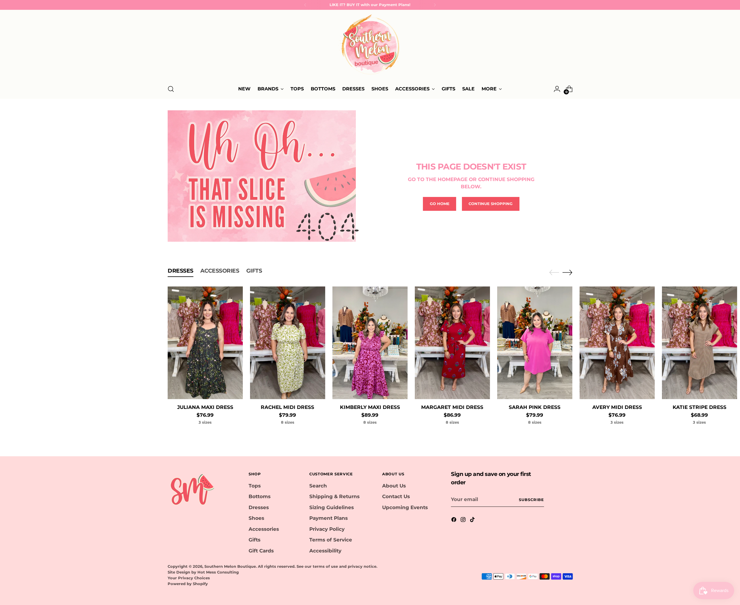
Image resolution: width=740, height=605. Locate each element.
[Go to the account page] (557, 89)
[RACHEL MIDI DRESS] (287, 342)
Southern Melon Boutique (230, 566)
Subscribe (531, 499)
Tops (255, 486)
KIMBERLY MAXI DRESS (370, 407)
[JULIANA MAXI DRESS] (205, 342)
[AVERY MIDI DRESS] (617, 342)
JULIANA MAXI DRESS (205, 407)
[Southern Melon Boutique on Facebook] (454, 521)
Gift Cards (261, 551)
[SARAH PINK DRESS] (534, 342)
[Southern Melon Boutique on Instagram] (463, 521)
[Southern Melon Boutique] (370, 46)
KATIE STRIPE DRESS (699, 407)
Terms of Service (330, 540)
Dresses (259, 507)
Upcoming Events (405, 507)
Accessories (264, 529)
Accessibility (325, 551)
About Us (394, 486)
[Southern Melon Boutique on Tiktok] (472, 521)
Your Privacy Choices (189, 578)
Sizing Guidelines (331, 507)
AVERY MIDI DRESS (617, 407)
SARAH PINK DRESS (534, 407)
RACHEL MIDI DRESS (287, 407)
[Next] (434, 5)
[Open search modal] (171, 89)
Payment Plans (328, 518)
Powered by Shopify (188, 583)
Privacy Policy (327, 529)
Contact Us (396, 496)
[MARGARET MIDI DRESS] (452, 342)
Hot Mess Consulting (218, 572)
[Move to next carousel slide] (567, 272)
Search (318, 486)
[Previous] (305, 5)
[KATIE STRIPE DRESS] (699, 342)
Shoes (256, 518)
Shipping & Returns (334, 496)
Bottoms (260, 496)
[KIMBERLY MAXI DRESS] (370, 342)
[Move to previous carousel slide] (554, 273)
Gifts (254, 540)
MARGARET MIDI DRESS (452, 407)
